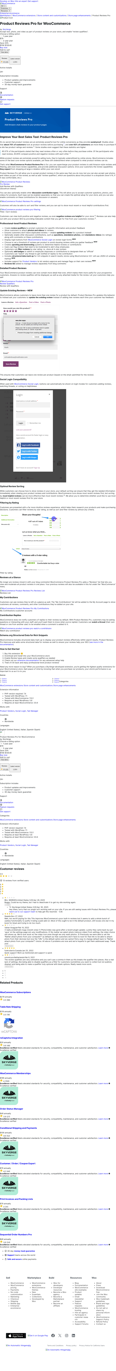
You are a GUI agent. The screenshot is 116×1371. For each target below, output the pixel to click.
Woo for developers (58, 1284)
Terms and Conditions (55, 1345)
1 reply (7, 905)
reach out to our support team (22, 912)
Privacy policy (71, 1345)
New (34, 1292)
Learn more (103, 1048)
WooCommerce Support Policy (102, 1318)
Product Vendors (30, 261)
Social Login (20, 711)
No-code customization (17, 1293)
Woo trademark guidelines (102, 1300)
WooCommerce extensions (23, 15)
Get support (33, 1)
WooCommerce (17, 1283)
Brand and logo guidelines (102, 1304)
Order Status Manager (11, 1109)
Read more (9, 946)
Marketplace (5, 15)
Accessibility (80, 1322)
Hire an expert (21, 1)
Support (10, 1255)
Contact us (101, 1324)
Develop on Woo (7, 1)
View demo (4, 52)
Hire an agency (81, 1312)
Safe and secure (14, 1259)
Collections (37, 1297)
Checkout (15, 1299)
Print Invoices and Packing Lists (16, 1199)
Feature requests (78, 1304)
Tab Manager (32, 711)
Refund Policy (102, 1322)
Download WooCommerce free (102, 1289)
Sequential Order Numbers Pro (16, 1234)
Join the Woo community (102, 1295)
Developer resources (57, 1288)
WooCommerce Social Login (40, 240)
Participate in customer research (81, 1317)
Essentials (36, 1294)
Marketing (15, 1297)
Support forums (81, 1324)
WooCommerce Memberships (15, 1073)
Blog (77, 1283)
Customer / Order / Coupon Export (17, 1163)
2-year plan (8, 41)
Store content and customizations (51, 15)
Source (4, 678)
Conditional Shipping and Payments (18, 1128)
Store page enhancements (79, 15)
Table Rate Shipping (10, 1007)
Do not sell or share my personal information (103, 1311)
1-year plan (7, 36)
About (98, 1283)
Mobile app (15, 1303)
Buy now (3, 47)
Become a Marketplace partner (58, 1299)
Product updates (78, 1293)
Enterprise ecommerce (16, 1307)
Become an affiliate (58, 1304)
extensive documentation (28, 660)
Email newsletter (79, 1298)
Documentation (81, 1285)
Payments (15, 1290)
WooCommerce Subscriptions (15, 992)
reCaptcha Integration (11, 1038)
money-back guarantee (24, 1251)
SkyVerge (7, 29)
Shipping (14, 1301)
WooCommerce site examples (81, 1288)
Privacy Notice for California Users (92, 1345)
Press (98, 1285)
